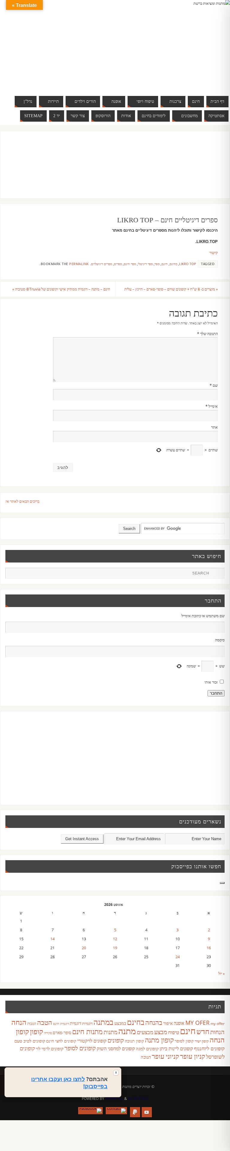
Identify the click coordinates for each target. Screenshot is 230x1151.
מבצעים (145, 1032)
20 (84, 947)
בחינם (173, 264)
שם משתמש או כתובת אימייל (202, 615)
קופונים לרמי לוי (49, 1048)
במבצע (120, 1023)
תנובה (146, 1057)
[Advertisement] (109, 170)
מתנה (127, 1031)
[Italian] (189, 44)
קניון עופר (192, 1056)
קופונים (116, 1040)
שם (214, 385)
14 (52, 938)
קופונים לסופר (80, 1048)
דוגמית (75, 1023)
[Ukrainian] (189, 51)
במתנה (103, 1022)
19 (115, 947)
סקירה (48, 1033)
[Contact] (116, 1110)
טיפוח (173, 1032)
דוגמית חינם (61, 1024)
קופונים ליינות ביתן (176, 1048)
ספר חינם (130, 264)
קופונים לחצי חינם (61, 1041)
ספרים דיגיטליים (101, 264)
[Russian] (171, 51)
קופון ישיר (202, 1041)
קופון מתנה (159, 1040)
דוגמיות (87, 1023)
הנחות (217, 1032)
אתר (214, 427)
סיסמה (219, 640)
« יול (221, 973)
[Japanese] (195, 44)
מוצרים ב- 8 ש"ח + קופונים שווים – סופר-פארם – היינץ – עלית (171, 289)
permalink (79, 264)
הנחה (18, 1022)
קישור (213, 252)
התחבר (216, 693)
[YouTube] (147, 1112)
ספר (157, 264)
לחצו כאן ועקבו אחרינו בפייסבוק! (69, 1082)
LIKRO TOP (187, 264)
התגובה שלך (207, 333)
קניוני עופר (165, 1056)
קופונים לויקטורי (92, 1040)
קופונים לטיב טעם (29, 1041)
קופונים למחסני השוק (116, 1048)
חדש (202, 1031)
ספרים (118, 264)
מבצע (160, 1032)
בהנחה (153, 1022)
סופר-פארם (62, 1032)
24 (177, 956)
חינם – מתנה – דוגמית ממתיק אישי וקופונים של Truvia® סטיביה (61, 289)
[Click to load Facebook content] (222, 883)
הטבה (44, 1022)
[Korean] (201, 44)
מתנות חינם (87, 1031)
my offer (218, 1023)
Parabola (114, 1098)
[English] (171, 44)
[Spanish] (183, 51)
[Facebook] (90, 1110)
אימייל (211, 406)
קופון (36, 1031)
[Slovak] (177, 51)
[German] (177, 44)
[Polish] (213, 44)
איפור (168, 1023)
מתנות (110, 1032)
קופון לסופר (184, 1041)
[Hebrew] (183, 44)
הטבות (31, 1023)
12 (115, 938)
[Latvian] (207, 44)
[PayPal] (135, 1112)
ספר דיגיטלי (145, 264)
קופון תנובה (134, 1041)
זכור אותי (211, 682)
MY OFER (197, 1023)
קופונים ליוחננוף (209, 1048)
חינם (164, 264)
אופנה (179, 1023)
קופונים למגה (147, 1048)
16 (209, 947)
